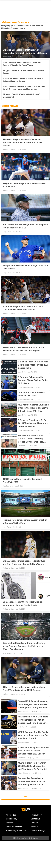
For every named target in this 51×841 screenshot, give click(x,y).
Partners (34, 823)
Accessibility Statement (16, 831)
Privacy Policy (36, 815)
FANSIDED (35, 827)
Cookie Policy (11, 819)
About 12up (11, 815)
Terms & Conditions (14, 827)
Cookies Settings (38, 831)
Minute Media (21, 838)
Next (25, 797)
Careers (9, 823)
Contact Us (35, 819)
